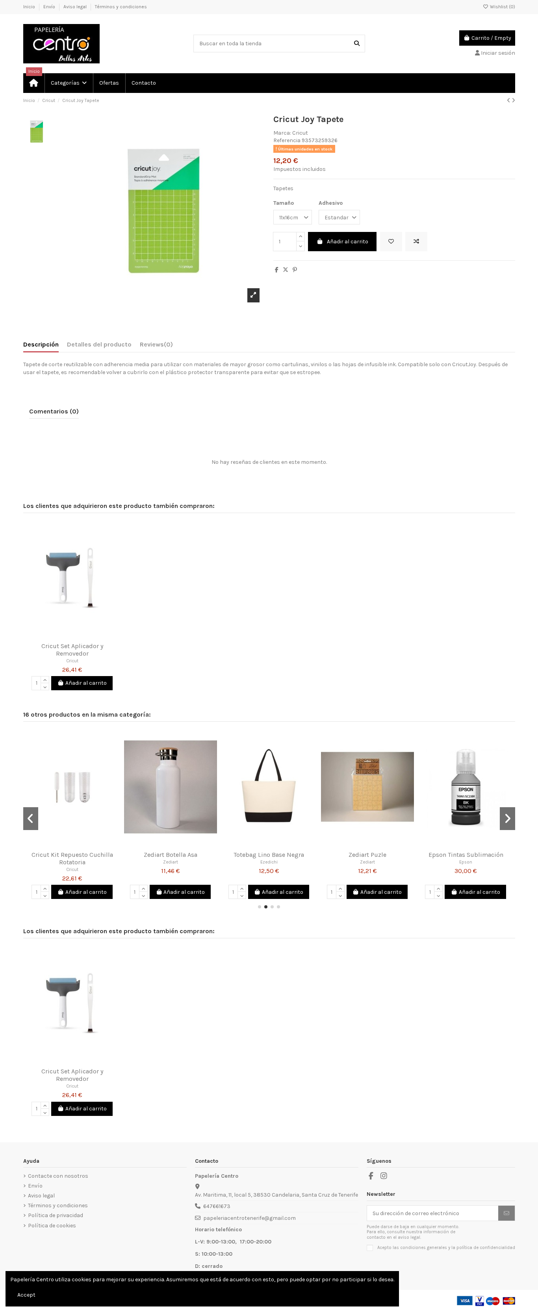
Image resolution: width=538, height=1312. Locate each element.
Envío (49, 6)
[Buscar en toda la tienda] (357, 43)
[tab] (156, 346)
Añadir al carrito (347, 241)
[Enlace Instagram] (384, 1176)
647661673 (216, 1206)
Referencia (287, 140)
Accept (26, 1295)
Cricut (300, 133)
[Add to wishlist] (391, 241)
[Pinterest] (295, 270)
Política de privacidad (55, 1215)
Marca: (282, 133)
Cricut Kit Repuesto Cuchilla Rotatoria (72, 858)
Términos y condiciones (121, 6)
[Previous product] (509, 100)
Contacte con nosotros (58, 1176)
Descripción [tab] (41, 344)
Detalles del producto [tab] (99, 344)
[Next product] (513, 100)
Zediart (170, 862)
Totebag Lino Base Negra (269, 854)
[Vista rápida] (83, 635)
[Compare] (71, 635)
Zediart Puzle (367, 854)
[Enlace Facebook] (371, 1176)
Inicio (29, 6)
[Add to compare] (416, 241)
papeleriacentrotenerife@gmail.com (249, 1218)
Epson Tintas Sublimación (466, 854)
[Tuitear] (285, 270)
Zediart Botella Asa (170, 854)
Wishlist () (502, 6)
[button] (68, 83)
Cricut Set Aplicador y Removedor (72, 649)
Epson (465, 862)
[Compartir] (276, 270)
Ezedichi (269, 862)
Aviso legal (75, 6)
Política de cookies (52, 1225)
